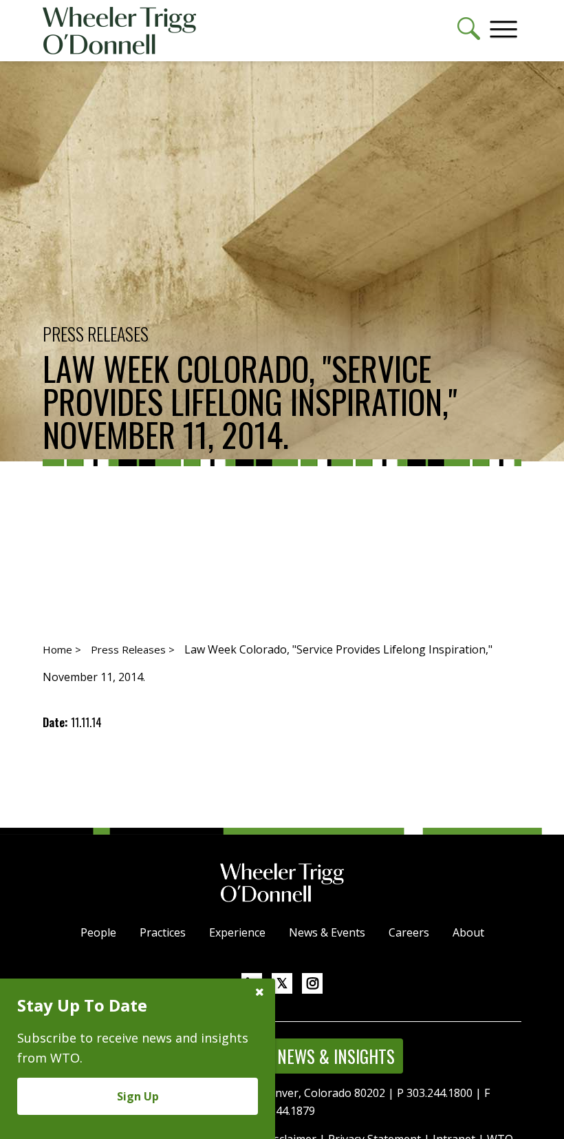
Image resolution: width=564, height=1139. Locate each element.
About (468, 932)
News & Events (327, 932)
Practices (163, 932)
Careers (409, 932)
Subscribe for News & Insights (282, 1056)
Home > (62, 649)
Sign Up (138, 1096)
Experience (237, 932)
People (98, 932)
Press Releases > (133, 649)
